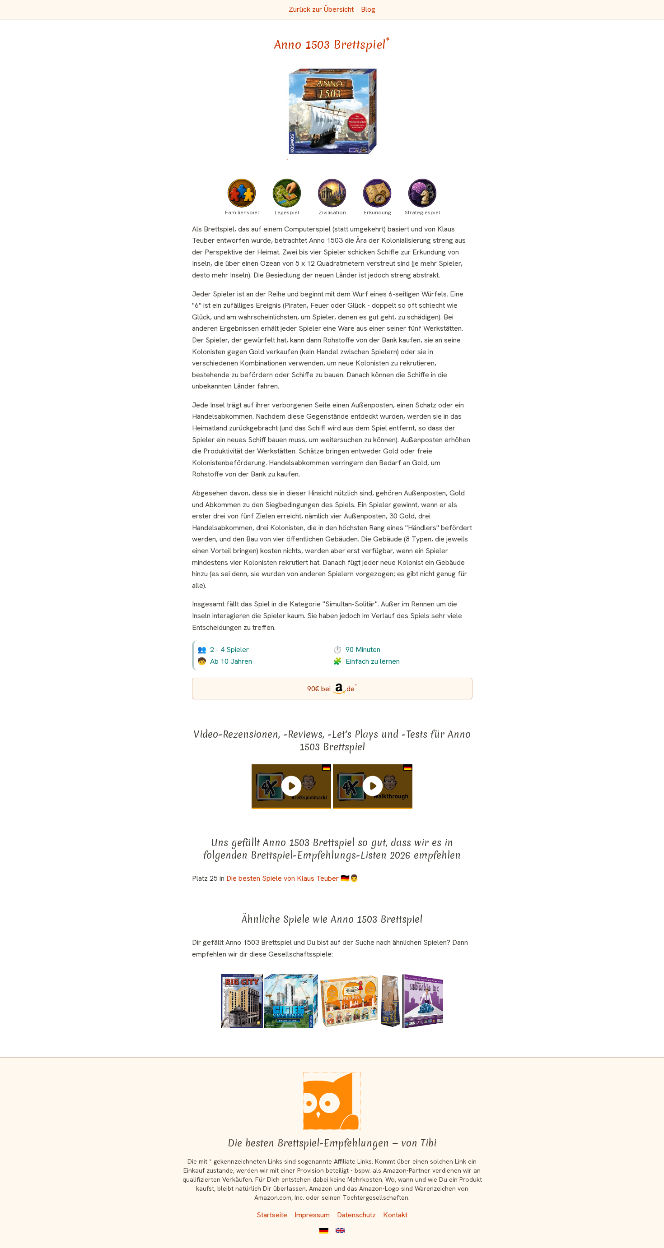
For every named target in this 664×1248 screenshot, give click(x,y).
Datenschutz (356, 1215)
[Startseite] (332, 1101)
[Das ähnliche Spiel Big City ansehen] (242, 1001)
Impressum (312, 1215)
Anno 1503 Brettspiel (332, 44)
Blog (368, 9)
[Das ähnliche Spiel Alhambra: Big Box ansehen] (349, 1001)
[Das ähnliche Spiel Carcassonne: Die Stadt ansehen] (391, 1001)
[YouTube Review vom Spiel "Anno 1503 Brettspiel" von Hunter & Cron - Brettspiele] (291, 786)
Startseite (272, 1215)
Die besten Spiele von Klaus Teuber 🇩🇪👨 (292, 878)
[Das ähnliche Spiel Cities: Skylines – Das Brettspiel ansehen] (291, 1001)
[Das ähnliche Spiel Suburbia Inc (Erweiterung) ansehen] (422, 1001)
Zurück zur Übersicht (321, 9)
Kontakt (395, 1215)
